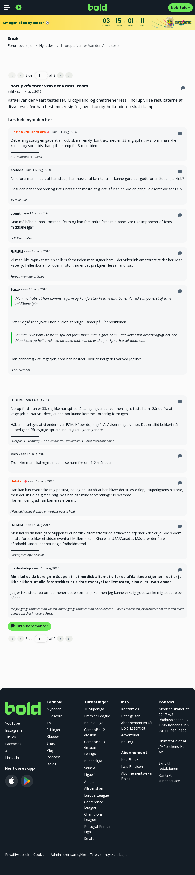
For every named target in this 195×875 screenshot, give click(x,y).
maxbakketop (21, 568)
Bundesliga (93, 760)
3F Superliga (94, 709)
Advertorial (130, 735)
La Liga (90, 754)
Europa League (96, 795)
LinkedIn (12, 757)
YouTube (12, 723)
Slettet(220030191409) (28, 132)
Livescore (54, 716)
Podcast (53, 757)
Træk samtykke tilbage (108, 854)
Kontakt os (130, 709)
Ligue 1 (90, 774)
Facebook (13, 743)
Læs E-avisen (132, 766)
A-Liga (89, 781)
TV (49, 722)
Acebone (17, 170)
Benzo (15, 289)
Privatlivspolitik (17, 854)
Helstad (17, 481)
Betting (127, 741)
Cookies (39, 854)
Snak (51, 743)
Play (50, 750)
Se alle (89, 838)
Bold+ (52, 763)
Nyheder (46, 45)
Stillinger (53, 729)
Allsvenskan (93, 788)
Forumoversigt (20, 45)
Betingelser (130, 716)
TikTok (10, 737)
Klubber (53, 736)
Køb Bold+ (180, 7)
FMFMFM (17, 251)
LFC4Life (17, 400)
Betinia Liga (93, 722)
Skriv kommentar (32, 626)
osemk (16, 213)
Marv (14, 454)
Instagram (13, 730)
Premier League (97, 716)
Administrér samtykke (68, 854)
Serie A (89, 767)
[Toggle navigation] (7, 7)
